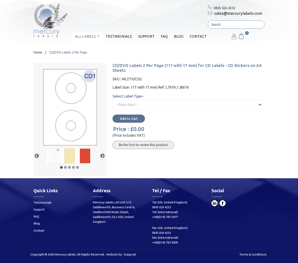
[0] (241, 38)
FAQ (164, 36)
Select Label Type (127, 96)
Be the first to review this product (143, 145)
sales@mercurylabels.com (237, 13)
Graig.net (129, 254)
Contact (198, 36)
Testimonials (119, 36)
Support (146, 36)
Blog (178, 36)
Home (37, 52)
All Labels (85, 36)
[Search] (258, 24)
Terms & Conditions (253, 254)
